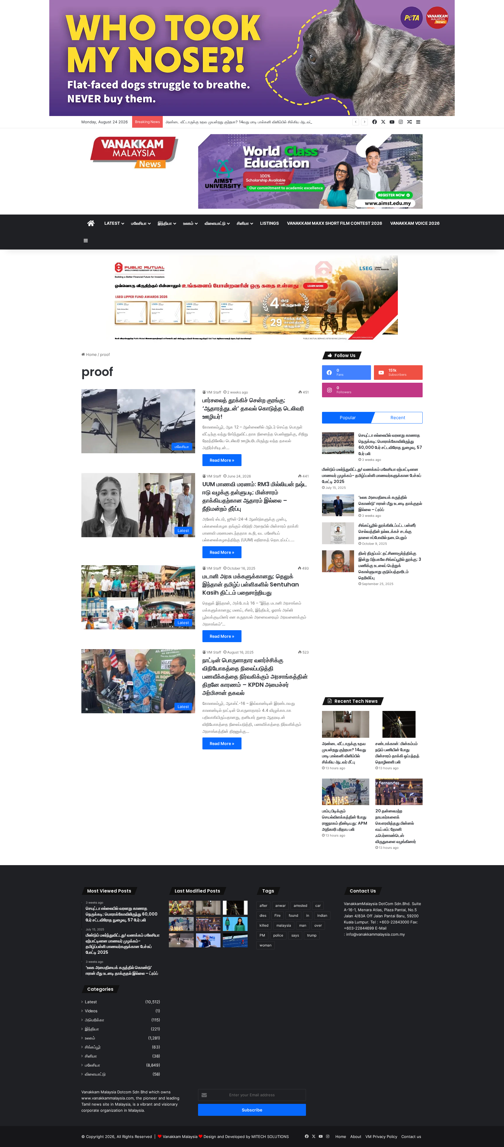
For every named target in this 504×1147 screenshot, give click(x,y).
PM (262, 935)
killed (264, 925)
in (307, 915)
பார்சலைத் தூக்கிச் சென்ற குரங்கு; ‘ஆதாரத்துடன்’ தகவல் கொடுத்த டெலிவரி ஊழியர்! (253, 408)
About (355, 1136)
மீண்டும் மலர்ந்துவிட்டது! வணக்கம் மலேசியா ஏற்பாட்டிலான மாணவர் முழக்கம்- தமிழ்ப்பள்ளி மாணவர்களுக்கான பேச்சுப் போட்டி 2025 (371, 475)
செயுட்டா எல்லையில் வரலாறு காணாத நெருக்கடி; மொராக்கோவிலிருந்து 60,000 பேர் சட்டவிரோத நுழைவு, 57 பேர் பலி (390, 444)
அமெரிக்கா (94, 1020)
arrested (300, 905)
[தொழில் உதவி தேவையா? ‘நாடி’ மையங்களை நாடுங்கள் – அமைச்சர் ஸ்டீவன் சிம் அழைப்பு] (208, 940)
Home (91, 354)
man (302, 925)
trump (311, 935)
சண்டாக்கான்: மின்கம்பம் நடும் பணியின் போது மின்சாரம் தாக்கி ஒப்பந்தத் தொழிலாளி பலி (397, 753)
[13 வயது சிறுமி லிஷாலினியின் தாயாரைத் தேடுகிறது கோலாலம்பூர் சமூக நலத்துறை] (235, 924)
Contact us (411, 1136)
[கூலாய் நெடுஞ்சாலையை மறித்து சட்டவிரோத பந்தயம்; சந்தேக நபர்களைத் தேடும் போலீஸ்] (181, 940)
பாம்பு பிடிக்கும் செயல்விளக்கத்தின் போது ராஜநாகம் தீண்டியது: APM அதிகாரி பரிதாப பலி (344, 820)
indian (322, 915)
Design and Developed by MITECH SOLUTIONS (246, 1136)
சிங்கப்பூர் (93, 1047)
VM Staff (214, 392)
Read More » (222, 460)
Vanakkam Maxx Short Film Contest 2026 (334, 223)
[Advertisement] (372, 642)
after (263, 905)
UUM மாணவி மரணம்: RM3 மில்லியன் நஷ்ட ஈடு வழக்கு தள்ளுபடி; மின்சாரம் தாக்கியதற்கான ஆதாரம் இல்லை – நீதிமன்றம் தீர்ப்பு (254, 496)
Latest (112, 223)
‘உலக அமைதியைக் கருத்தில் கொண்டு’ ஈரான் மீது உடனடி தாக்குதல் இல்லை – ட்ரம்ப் (390, 503)
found (293, 915)
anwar (280, 905)
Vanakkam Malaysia (181, 1136)
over (318, 925)
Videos (91, 1011)
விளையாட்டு (215, 223)
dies (263, 915)
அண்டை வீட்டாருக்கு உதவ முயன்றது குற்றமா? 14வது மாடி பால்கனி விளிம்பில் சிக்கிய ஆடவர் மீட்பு (242, 122)
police (278, 935)
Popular (348, 417)
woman (266, 945)
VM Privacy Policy (381, 1136)
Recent (398, 417)
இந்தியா (165, 223)
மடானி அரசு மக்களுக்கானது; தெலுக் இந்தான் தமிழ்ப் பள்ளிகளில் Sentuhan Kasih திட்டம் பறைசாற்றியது (250, 584)
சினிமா (243, 223)
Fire (277, 915)
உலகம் (188, 223)
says (295, 935)
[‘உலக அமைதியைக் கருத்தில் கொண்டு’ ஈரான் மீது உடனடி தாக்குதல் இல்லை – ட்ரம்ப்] (338, 505)
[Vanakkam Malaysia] (135, 152)
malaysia (283, 925)
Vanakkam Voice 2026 (415, 223)
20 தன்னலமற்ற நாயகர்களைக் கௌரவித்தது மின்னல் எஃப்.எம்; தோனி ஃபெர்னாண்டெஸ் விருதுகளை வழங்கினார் (395, 826)
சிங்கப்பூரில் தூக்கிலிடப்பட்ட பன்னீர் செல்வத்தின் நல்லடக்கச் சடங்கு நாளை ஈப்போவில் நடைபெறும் (387, 531)
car (318, 905)
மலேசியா (138, 223)
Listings (269, 223)
